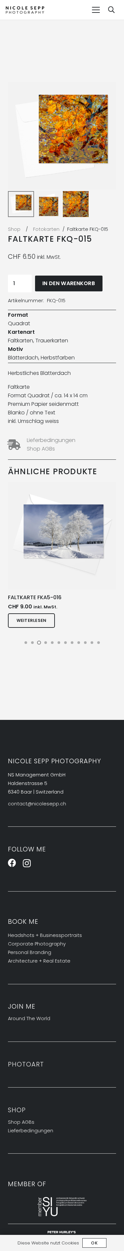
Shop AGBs (41, 449)
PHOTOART (26, 1064)
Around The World (29, 1018)
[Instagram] (27, 863)
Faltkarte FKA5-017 (56, 597)
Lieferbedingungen (51, 440)
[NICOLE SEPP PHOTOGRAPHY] (25, 10)
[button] (96, 10)
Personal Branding (29, 952)
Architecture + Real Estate (39, 961)
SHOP (17, 1110)
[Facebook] (12, 863)
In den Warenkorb (68, 283)
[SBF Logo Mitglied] (62, 1206)
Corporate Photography (37, 944)
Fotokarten (46, 229)
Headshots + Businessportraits (45, 935)
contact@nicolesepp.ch (37, 803)
